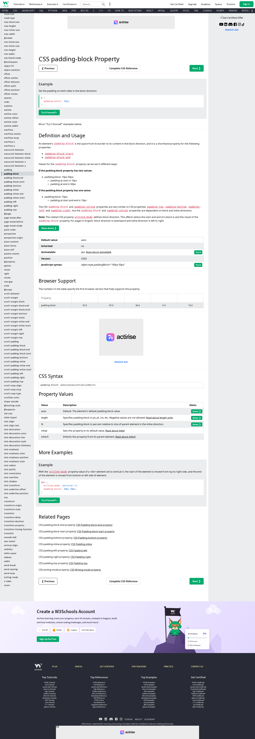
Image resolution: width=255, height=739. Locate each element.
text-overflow (11, 477)
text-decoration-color (15, 433)
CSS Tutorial (49, 685)
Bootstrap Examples (149, 698)
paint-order (10, 229)
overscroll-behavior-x (15, 161)
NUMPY (220, 10)
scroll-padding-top (13, 381)
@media (8, 37)
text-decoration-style (15, 441)
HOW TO (119, 10)
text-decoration (12, 429)
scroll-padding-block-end (17, 349)
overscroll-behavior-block (17, 153)
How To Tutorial (49, 689)
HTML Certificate (198, 682)
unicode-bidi (10, 537)
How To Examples (149, 689)
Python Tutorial (49, 693)
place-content (11, 241)
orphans (8, 105)
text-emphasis (11, 449)
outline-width (11, 125)
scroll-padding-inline (14, 361)
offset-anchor (11, 77)
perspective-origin (13, 237)
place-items (10, 245)
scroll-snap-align (13, 385)
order (6, 101)
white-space (10, 553)
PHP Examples (149, 700)
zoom (7, 585)
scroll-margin (11, 297)
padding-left (10, 201)
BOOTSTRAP (135, 10)
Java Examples (149, 702)
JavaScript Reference (99, 687)
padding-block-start (14, 181)
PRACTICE (168, 666)
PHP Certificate (198, 696)
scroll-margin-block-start (17, 309)
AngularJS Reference (99, 704)
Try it (198, 252)
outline (7, 109)
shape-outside (11, 401)
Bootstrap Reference (99, 696)
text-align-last (11, 425)
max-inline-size (12, 29)
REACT (149, 10)
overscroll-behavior (14, 149)
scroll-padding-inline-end (17, 365)
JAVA (64, 10)
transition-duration (14, 521)
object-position (12, 69)
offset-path (10, 85)
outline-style (10, 121)
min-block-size (11, 41)
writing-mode (11, 577)
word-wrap (9, 573)
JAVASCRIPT (28, 10)
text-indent (10, 465)
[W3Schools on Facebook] (235, 24)
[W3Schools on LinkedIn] (226, 24)
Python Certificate (198, 693)
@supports (9, 409)
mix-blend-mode (12, 57)
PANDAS (233, 10)
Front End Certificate (198, 689)
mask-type (9, 17)
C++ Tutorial (49, 704)
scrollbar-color (11, 397)
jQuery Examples (149, 707)
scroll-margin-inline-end (16, 321)
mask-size (9, 13)
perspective (10, 233)
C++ (101, 10)
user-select (9, 541)
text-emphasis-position (16, 457)
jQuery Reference (99, 707)
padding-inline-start (14, 197)
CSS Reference (99, 685)
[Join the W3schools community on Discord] (230, 24)
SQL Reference (99, 689)
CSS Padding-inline (81, 544)
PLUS (54, 666)
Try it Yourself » (49, 112)
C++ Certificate (198, 702)
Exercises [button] (52, 4)
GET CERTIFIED (107, 666)
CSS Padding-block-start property (96, 531)
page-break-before (13, 221)
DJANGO (207, 10)
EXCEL (186, 10)
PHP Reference (99, 698)
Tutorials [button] (18, 4)
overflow (8, 129)
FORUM (129, 719)
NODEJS (246, 10)
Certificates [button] (69, 4)
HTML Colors (99, 700)
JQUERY (174, 10)
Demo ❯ (197, 411)
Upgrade (192, 4)
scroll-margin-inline (14, 317)
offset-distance (12, 81)
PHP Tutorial (49, 700)
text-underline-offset (15, 489)
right (6, 273)
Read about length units (159, 417)
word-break (10, 565)
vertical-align (11, 545)
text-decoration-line (14, 437)
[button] (103, 4)
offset (7, 73)
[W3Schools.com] (38, 668)
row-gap (8, 281)
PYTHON (52, 10)
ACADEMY (149, 719)
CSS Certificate (198, 685)
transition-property (14, 525)
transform (9, 501)
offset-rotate (11, 93)
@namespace (11, 61)
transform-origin (13, 505)
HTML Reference (99, 682)
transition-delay (12, 517)
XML (196, 10)
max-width (9, 33)
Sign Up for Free (47, 639)
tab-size (8, 413)
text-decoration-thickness (17, 445)
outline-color (11, 113)
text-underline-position (16, 493)
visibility (8, 549)
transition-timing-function (18, 529)
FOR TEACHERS (139, 666)
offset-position (12, 89)
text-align (9, 421)
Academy (205, 4)
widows (7, 557)
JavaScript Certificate (198, 687)
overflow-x (9, 141)
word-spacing (11, 569)
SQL (41, 10)
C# (109, 10)
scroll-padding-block (14, 345)
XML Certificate (198, 707)
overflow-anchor (12, 133)
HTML (5, 10)
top (6, 497)
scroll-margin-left (13, 329)
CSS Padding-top (78, 563)
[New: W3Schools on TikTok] (243, 24)
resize (7, 269)
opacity (8, 97)
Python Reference (99, 691)
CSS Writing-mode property (85, 569)
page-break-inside (13, 225)
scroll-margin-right (14, 333)
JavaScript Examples (149, 687)
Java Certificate (198, 700)
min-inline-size (11, 45)
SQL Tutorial (49, 691)
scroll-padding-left (13, 373)
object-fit (9, 65)
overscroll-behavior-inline (17, 157)
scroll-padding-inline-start (17, 369)
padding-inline (11, 189)
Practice (231, 4)
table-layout (10, 417)
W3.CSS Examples (149, 696)
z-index (7, 581)
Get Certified (176, 4)
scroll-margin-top (13, 337)
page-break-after (12, 217)
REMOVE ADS (121, 362)
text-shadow (10, 481)
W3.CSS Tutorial (50, 696)
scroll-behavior (11, 293)
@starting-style (12, 405)
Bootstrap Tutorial (49, 698)
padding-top (10, 209)
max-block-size (11, 21)
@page (7, 213)
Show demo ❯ (48, 228)
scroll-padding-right (14, 377)
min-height (10, 49)
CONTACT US (197, 666)
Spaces (218, 4)
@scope (8, 289)
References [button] (35, 4)
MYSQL (161, 10)
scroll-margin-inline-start (17, 325)
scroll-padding (11, 341)
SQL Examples (149, 691)
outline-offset (11, 117)
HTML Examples (149, 682)
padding (8, 169)
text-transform (12, 485)
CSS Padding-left (78, 550)
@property (9, 261)
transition (9, 513)
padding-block (11, 173)
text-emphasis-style (14, 461)
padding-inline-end (13, 193)
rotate (7, 277)
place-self (9, 249)
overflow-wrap (11, 137)
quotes (7, 265)
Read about (98, 252)
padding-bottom (12, 185)
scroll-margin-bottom (15, 313)
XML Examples (149, 704)
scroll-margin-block (14, 301)
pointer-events (11, 253)
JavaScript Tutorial (49, 687)
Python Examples (149, 693)
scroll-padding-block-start (17, 353)
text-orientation (12, 473)
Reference (123, 68)
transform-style (12, 509)
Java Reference (99, 702)
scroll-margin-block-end (16, 305)
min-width (9, 53)
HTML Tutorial (49, 682)
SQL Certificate (198, 691)
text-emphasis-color (14, 453)
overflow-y (9, 145)
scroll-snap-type (12, 393)
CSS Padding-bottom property (90, 537)
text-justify (9, 469)
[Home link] (5, 4)
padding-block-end (13, 177)
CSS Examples (149, 685)
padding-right (11, 205)
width (7, 561)
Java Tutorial (49, 702)
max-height (10, 25)
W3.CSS (85, 10)
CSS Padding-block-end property (94, 525)
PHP (74, 10)
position (8, 257)
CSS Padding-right (81, 557)
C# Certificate (198, 704)
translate (9, 533)
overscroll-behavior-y (15, 165)
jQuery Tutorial (49, 707)
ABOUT (138, 719)
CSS (15, 10)
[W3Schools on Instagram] (239, 24)
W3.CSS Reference (99, 693)
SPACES (78, 666)
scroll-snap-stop (12, 389)
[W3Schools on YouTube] (221, 24)
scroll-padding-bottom (16, 357)
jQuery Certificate (198, 698)
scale (6, 285)
